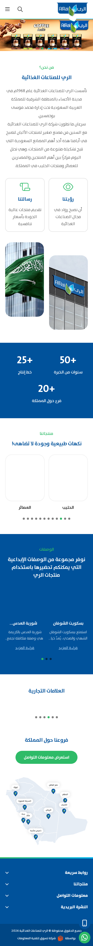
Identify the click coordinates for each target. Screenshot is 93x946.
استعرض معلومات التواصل (46, 757)
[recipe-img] (68, 601)
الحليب (68, 507)
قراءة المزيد (68, 648)
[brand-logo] (76, 705)
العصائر (25, 507)
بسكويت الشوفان (68, 623)
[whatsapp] (84, 937)
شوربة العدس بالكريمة (25, 623)
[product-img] (68, 477)
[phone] (84, 923)
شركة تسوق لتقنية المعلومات (36, 938)
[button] (51, 48)
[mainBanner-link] (46, 35)
